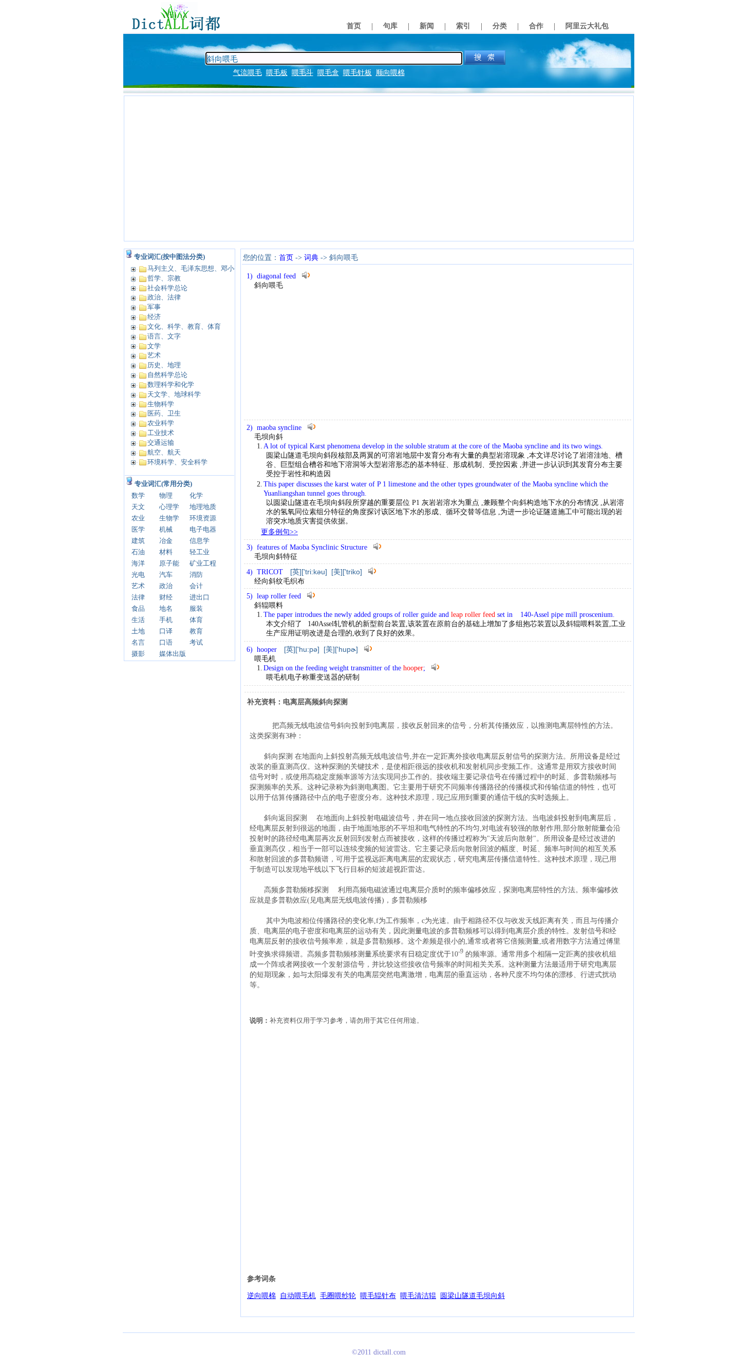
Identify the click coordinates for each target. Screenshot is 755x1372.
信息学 (200, 540)
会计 (196, 586)
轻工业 (200, 552)
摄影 (138, 653)
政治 (166, 586)
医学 (138, 529)
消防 (196, 574)
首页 (354, 26)
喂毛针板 (357, 73)
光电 (138, 574)
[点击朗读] (306, 275)
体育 (196, 620)
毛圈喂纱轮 (338, 1296)
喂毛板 (277, 73)
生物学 (169, 518)
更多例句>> (279, 532)
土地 (138, 631)
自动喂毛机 (298, 1296)
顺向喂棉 (390, 73)
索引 (463, 26)
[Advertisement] (379, 168)
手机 (166, 620)
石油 (138, 552)
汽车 (166, 574)
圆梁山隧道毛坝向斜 (472, 1296)
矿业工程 (203, 563)
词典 (311, 257)
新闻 (427, 26)
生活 (138, 620)
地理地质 (203, 507)
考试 (196, 642)
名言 (138, 642)
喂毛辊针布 (378, 1296)
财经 (166, 597)
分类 (500, 26)
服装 (196, 608)
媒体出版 (172, 653)
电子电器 (203, 529)
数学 (138, 495)
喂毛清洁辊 (418, 1296)
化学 (196, 495)
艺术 (138, 586)
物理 (166, 495)
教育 (196, 631)
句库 (390, 26)
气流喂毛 (247, 73)
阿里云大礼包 (587, 26)
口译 (166, 631)
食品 (138, 608)
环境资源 (203, 518)
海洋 (138, 563)
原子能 (169, 563)
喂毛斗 (302, 73)
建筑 (138, 540)
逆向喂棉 (261, 1296)
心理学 (169, 507)
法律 (138, 597)
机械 (166, 529)
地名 (166, 608)
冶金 (166, 540)
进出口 (200, 597)
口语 (166, 642)
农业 (138, 518)
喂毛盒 (328, 73)
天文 (138, 507)
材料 (166, 552)
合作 (536, 26)
